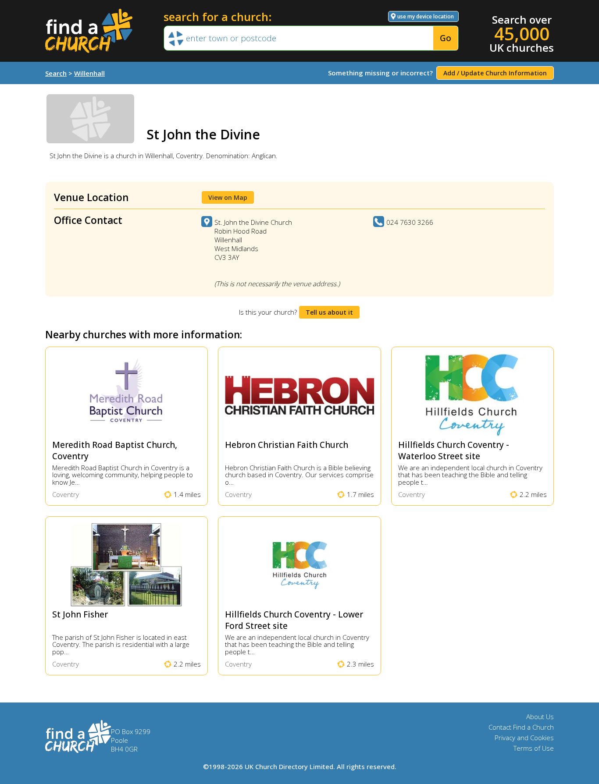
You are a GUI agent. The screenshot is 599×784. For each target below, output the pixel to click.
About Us (540, 716)
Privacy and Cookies (524, 737)
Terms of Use (533, 748)
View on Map (227, 197)
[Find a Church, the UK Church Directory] (89, 31)
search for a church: (218, 17)
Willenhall (89, 73)
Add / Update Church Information (495, 73)
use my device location (425, 16)
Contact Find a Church (521, 727)
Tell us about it (329, 312)
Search (56, 73)
